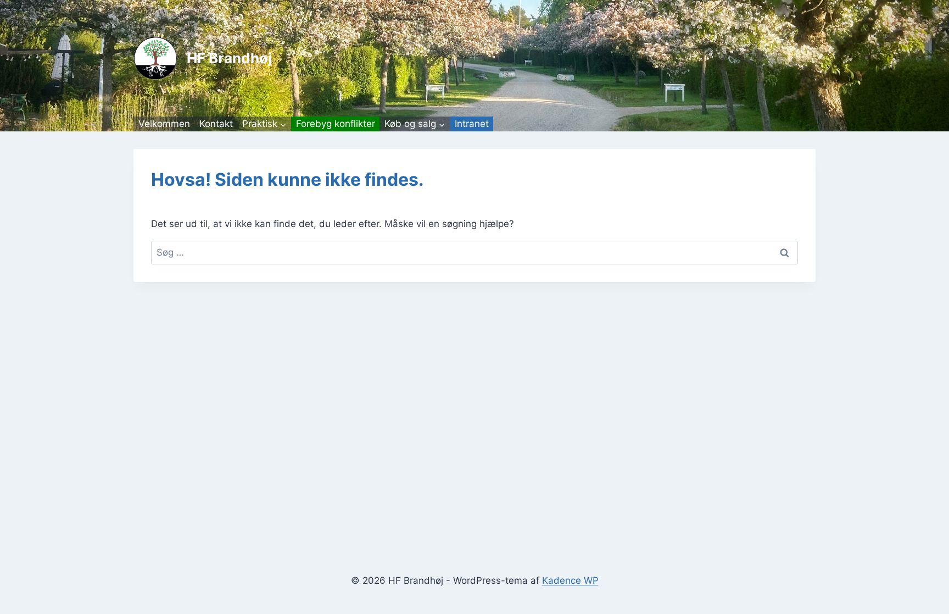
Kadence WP (570, 580)
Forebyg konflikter (335, 123)
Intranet (472, 123)
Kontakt (216, 123)
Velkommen (164, 123)
